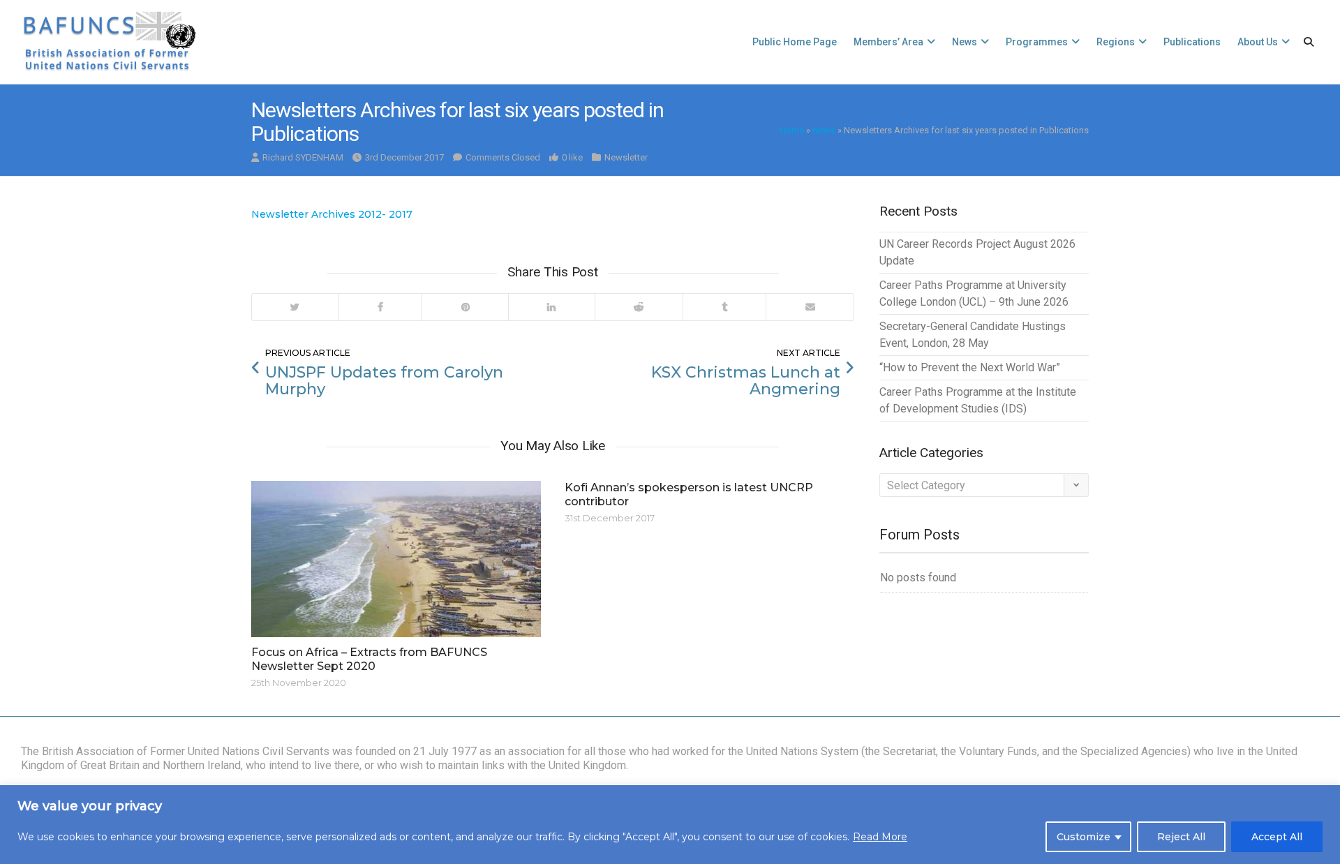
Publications (1192, 41)
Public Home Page (794, 41)
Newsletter (626, 157)
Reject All (1181, 837)
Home (792, 130)
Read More (880, 837)
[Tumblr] (724, 307)
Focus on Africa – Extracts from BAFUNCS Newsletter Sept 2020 (369, 659)
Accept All (1276, 837)
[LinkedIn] (551, 307)
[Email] (810, 307)
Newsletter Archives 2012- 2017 (331, 214)
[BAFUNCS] (109, 41)
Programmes (1037, 41)
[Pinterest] (465, 307)
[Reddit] (639, 307)
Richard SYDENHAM (302, 157)
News (964, 41)
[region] (670, 824)
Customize (1083, 837)
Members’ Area (888, 41)
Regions (1115, 41)
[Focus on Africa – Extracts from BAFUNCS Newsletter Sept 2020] (396, 559)
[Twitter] (295, 307)
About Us (1257, 41)
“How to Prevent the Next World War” (969, 367)
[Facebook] (380, 307)
